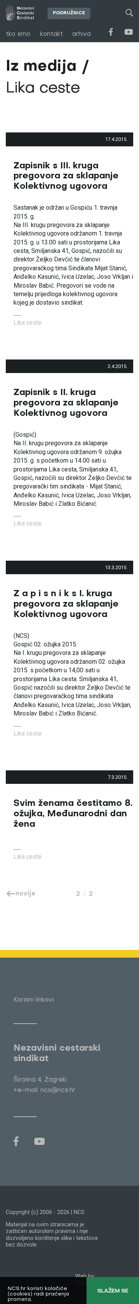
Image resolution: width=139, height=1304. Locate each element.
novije (25, 894)
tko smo (18, 34)
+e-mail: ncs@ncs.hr (44, 1090)
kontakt (51, 34)
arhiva (81, 34)
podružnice (69, 13)
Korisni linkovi (34, 1000)
